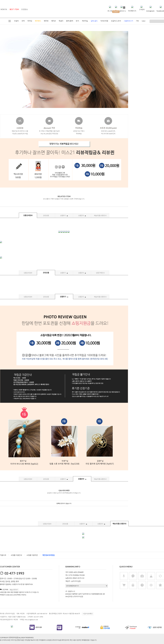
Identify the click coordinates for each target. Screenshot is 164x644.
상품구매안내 (100, 273)
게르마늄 (85, 21)
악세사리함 (104, 21)
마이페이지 (132, 11)
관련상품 (46, 216)
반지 (77, 21)
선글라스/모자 (116, 21)
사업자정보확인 (88, 614)
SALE (143, 21)
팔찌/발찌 (69, 21)
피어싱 (29, 21)
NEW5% (4, 9)
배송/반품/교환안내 (100, 216)
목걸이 (61, 21)
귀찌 (23, 21)
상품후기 (63, 216)
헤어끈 (53, 21)
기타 (137, 21)
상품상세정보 (28, 215)
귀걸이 (16, 21)
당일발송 (24, 9)
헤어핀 (46, 21)
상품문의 (81, 216)
